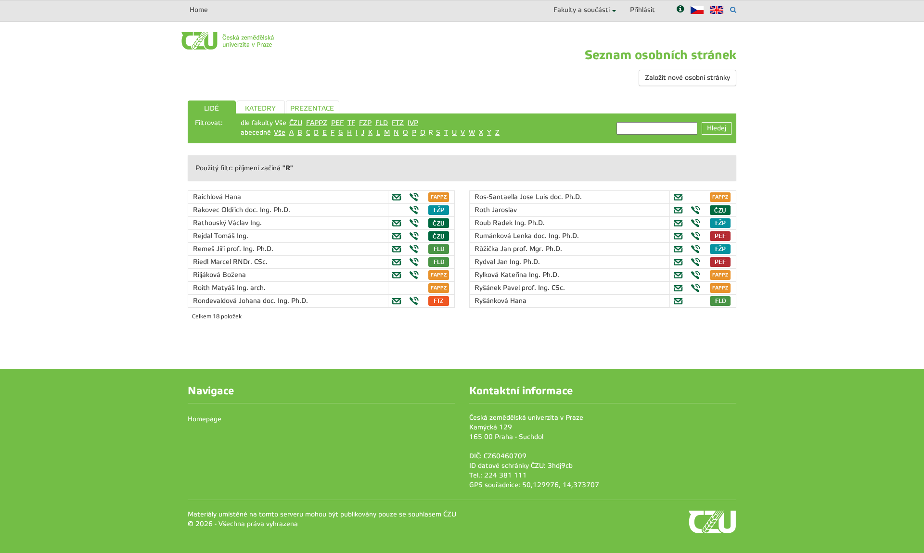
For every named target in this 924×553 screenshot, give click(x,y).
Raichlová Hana (217, 197)
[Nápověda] (680, 9)
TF (351, 122)
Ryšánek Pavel (498, 287)
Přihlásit (642, 9)
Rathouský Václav (221, 222)
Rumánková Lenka (504, 235)
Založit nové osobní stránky (687, 77)
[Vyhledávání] (733, 9)
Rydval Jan (492, 261)
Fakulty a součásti (581, 9)
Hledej (716, 128)
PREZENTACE (312, 108)
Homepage (204, 419)
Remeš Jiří (210, 248)
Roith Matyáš (215, 287)
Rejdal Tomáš (215, 235)
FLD (381, 122)
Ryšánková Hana (500, 300)
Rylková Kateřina (502, 274)
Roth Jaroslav (496, 210)
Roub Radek (494, 222)
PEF (337, 122)
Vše (279, 132)
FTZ (398, 122)
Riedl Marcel (213, 261)
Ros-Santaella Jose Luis (512, 197)
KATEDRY (260, 108)
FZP (365, 122)
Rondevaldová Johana (228, 300)
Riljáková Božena (219, 274)
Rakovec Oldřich (219, 210)
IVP (413, 122)
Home (199, 9)
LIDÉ (211, 108)
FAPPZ (316, 122)
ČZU (295, 122)
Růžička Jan (494, 248)
